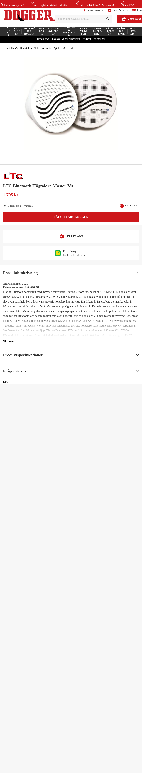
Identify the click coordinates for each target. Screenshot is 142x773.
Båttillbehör (12, 48)
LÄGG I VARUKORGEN (71, 217)
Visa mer (8, 341)
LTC (6, 381)
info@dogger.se (95, 10)
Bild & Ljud (26, 48)
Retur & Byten (120, 10)
